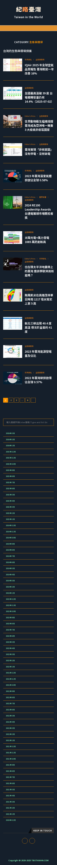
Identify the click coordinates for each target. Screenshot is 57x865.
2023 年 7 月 (10, 630)
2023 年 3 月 (10, 654)
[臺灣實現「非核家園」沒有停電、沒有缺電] (12, 149)
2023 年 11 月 (11, 605)
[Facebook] (46, 28)
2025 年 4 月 (10, 501)
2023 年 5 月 (10, 642)
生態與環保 (40, 60)
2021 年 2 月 (10, 808)
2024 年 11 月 (11, 532)
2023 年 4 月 (10, 648)
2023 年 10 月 (11, 611)
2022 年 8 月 (10, 697)
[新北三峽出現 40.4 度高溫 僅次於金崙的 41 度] (12, 323)
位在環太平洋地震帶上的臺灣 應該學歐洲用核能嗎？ (39, 271)
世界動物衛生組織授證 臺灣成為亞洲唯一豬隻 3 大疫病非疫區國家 (39, 125)
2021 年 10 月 (11, 759)
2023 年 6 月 (10, 636)
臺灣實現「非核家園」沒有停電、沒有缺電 (39, 151)
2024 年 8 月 (10, 550)
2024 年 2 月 (10, 587)
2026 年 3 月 (10, 433)
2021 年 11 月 (11, 753)
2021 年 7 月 (10, 777)
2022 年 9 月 (10, 691)
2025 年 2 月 (10, 513)
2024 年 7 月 (10, 556)
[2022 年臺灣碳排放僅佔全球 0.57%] (12, 378)
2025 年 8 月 (10, 476)
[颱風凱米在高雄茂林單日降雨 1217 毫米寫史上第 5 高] (12, 295)
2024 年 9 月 (10, 544)
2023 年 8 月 (10, 623)
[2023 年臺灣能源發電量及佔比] (12, 351)
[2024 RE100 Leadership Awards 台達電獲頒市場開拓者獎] (12, 202)
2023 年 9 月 (10, 617)
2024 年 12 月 (11, 525)
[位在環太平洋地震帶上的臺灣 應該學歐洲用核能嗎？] (12, 264)
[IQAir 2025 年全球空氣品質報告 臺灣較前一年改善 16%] (12, 65)
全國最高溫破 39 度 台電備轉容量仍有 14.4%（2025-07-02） (39, 97)
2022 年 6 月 (10, 710)
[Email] (49, 28)
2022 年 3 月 (10, 728)
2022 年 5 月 (10, 716)
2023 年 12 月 (11, 599)
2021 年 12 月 (11, 746)
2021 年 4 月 (10, 796)
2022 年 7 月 (10, 703)
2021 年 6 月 (10, 783)
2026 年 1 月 (10, 445)
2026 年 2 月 (10, 439)
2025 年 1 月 (10, 519)
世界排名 (28, 60)
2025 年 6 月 (10, 488)
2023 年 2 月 (10, 660)
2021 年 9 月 (10, 765)
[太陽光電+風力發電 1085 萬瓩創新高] (12, 237)
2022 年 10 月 (11, 685)
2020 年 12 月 (11, 820)
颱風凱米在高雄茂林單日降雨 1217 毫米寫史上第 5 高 (39, 299)
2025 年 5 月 (10, 495)
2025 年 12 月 (11, 452)
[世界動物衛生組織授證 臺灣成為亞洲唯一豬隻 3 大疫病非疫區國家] (12, 121)
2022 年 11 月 (11, 679)
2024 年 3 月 (10, 581)
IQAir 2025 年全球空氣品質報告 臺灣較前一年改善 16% (39, 69)
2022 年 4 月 (10, 722)
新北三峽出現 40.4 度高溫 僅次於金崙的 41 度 (38, 327)
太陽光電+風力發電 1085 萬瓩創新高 (37, 240)
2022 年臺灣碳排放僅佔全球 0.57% (38, 380)
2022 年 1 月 (10, 740)
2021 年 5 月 (10, 789)
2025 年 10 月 (11, 464)
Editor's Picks (30, 116)
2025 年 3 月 (10, 507)
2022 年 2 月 (10, 734)
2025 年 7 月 (10, 482)
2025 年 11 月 (11, 458)
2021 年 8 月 (10, 771)
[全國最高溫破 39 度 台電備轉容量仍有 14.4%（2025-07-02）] (12, 93)
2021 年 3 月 (10, 802)
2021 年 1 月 (10, 814)
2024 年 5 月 (10, 568)
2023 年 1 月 (10, 667)
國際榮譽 (42, 197)
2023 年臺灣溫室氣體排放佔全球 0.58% (38, 178)
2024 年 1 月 (10, 593)
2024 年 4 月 (10, 574)
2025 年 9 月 (10, 470)
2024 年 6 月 (10, 562)
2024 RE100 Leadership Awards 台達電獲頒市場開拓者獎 (39, 211)
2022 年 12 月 (11, 673)
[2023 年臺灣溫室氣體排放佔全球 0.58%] (12, 176)
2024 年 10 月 (11, 538)
